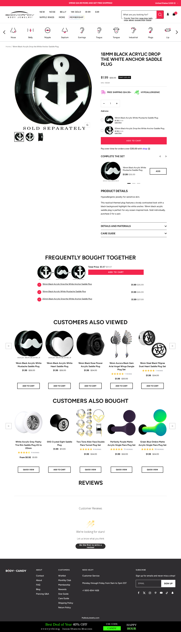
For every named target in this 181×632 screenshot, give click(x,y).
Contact (40, 575)
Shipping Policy (65, 603)
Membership (64, 585)
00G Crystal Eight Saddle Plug (59, 443)
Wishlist (62, 575)
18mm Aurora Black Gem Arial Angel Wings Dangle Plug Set (121, 366)
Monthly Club (64, 580)
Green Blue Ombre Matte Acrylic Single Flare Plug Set (152, 443)
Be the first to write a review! (90, 546)
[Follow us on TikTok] (167, 593)
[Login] (168, 14)
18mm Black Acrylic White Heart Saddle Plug (59, 365)
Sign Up (168, 583)
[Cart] (174, 15)
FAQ (38, 585)
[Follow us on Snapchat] (172, 593)
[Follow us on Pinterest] (155, 593)
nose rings (143, 18)
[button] (9, 346)
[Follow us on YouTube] (161, 593)
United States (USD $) (165, 3)
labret (131, 20)
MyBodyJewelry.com (90, 618)
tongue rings (140, 20)
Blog (38, 589)
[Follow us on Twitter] (144, 593)
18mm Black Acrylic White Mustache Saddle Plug (28, 365)
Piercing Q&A (42, 594)
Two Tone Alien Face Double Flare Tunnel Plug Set (90, 443)
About (39, 580)
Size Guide (63, 594)
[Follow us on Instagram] (150, 593)
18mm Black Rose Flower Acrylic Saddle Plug (90, 365)
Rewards (62, 589)
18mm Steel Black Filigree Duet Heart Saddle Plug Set (152, 365)
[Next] (176, 32)
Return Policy (64, 607)
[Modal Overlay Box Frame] (90, 626)
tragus (148, 20)
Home (8, 46)
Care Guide (63, 598)
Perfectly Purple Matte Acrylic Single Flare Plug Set (121, 443)
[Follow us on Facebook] (138, 593)
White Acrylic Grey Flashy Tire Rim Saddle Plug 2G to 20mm (28, 445)
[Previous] (4, 32)
